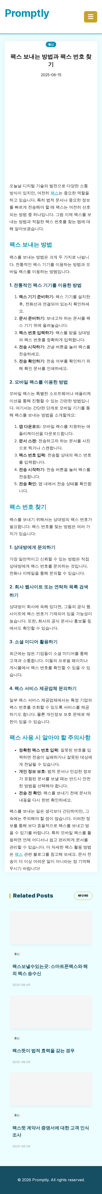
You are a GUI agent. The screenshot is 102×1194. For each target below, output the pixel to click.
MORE (83, 895)
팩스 (55, 193)
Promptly (27, 13)
